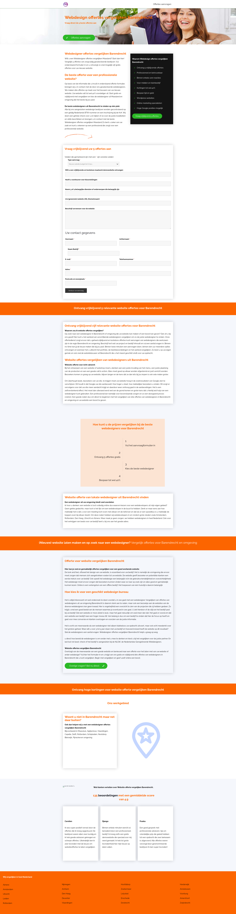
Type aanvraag (74, 160)
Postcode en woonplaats (75, 279)
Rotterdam (69, 518)
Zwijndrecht (185, 903)
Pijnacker (77, 737)
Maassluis (82, 731)
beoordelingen (108, 795)
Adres (68, 269)
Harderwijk (184, 884)
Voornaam (69, 239)
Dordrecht (125, 903)
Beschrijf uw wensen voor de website (80, 209)
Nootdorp (102, 734)
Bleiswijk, (69, 737)
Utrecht (87, 518)
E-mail (68, 259)
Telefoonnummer (126, 259)
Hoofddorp (125, 884)
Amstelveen (185, 889)
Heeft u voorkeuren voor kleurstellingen (81, 180)
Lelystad (124, 893)
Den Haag (79, 518)
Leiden (6, 898)
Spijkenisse (92, 731)
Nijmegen (66, 884)
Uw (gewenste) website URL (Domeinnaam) (82, 199)
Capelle (68, 734)
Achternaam (124, 239)
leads (82, 521)
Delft (74, 734)
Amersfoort (185, 898)
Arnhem (65, 889)
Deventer (66, 898)
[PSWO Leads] (65, 4)
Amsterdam (161, 515)
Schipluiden (92, 734)
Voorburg (184, 893)
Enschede (125, 898)
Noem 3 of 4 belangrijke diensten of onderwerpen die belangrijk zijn (92, 189)
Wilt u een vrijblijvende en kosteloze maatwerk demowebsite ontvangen (94, 170)
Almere (97, 518)
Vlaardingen (103, 731)
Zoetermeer (126, 889)
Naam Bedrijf (73, 249)
